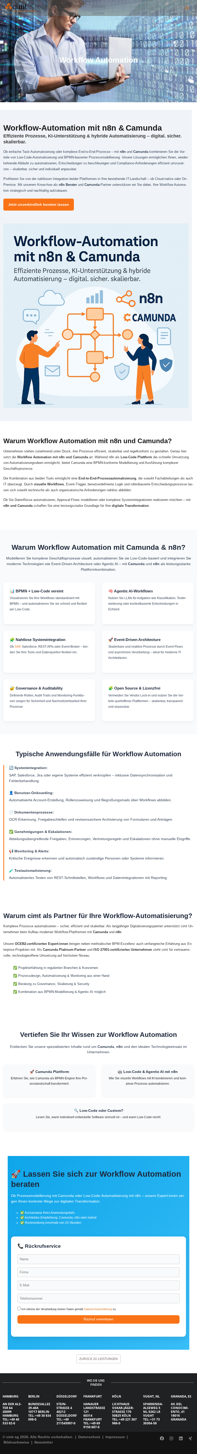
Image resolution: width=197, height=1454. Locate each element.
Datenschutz (88, 1437)
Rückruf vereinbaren (98, 1319)
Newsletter (43, 1442)
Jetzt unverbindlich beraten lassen (38, 204)
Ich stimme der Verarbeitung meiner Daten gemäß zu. (68, 1309)
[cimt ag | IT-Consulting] (20, 8)
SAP (17, 646)
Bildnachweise (17, 1442)
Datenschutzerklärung (98, 1309)
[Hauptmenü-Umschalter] (187, 8)
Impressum (115, 1437)
